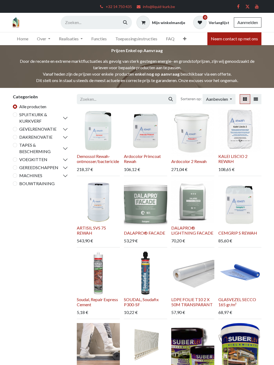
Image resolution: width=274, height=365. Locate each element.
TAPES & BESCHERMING (35, 148)
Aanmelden (247, 22)
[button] (219, 99)
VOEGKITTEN (33, 159)
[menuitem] (23, 38)
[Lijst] (255, 99)
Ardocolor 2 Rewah (189, 161)
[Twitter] (247, 6)
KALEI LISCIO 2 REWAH (233, 159)
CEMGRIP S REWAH (237, 232)
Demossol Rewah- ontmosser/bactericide (98, 159)
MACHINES (30, 175)
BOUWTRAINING (37, 183)
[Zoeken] (125, 22)
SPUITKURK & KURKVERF (33, 117)
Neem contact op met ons (234, 38)
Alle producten (32, 106)
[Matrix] (244, 99)
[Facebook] (238, 6)
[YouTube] (257, 6)
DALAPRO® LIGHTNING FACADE (192, 230)
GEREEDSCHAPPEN (38, 167)
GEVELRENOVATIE (37, 128)
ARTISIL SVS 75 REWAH (91, 230)
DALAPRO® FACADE (144, 232)
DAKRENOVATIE (35, 136)
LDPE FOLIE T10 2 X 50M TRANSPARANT (192, 302)
